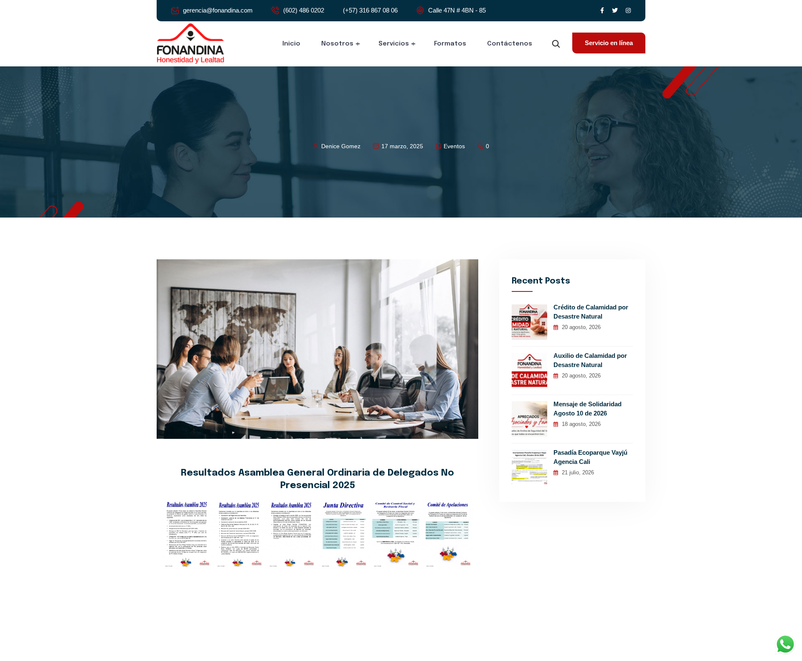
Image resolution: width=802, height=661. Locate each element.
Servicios (393, 44)
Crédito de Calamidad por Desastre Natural (590, 312)
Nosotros (337, 44)
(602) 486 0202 (303, 10)
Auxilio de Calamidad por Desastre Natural (590, 360)
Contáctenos (509, 44)
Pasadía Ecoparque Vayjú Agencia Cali (590, 457)
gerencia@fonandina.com (218, 10)
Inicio (291, 44)
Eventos (454, 146)
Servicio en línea (609, 42)
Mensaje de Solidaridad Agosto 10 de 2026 (587, 408)
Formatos (450, 44)
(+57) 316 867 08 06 (370, 10)
